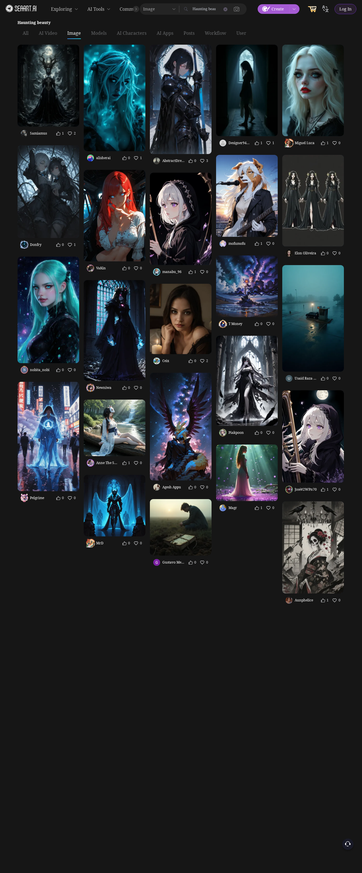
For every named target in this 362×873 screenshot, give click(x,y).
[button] (237, 9)
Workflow (215, 33)
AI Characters (131, 33)
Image (74, 33)
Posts (189, 33)
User (241, 33)
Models (99, 33)
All (26, 33)
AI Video (48, 33)
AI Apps (165, 33)
